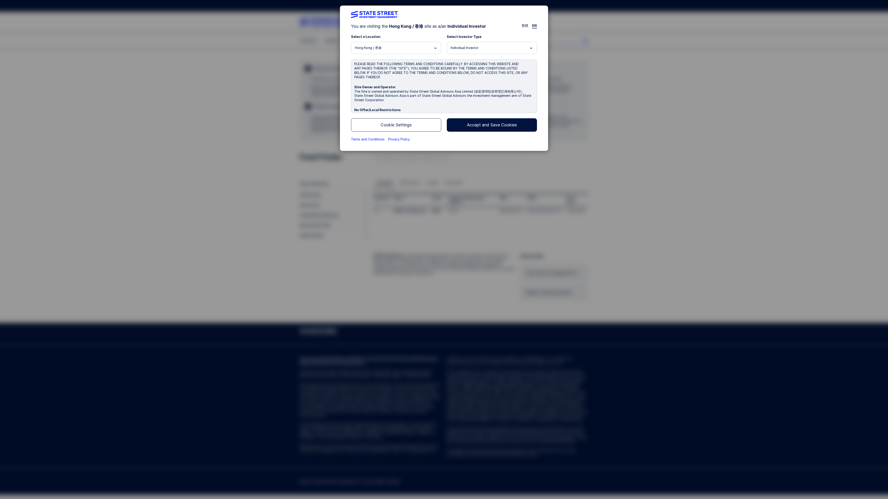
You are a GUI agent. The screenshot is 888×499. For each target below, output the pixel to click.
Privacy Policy (399, 139)
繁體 (525, 25)
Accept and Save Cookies (492, 124)
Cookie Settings (396, 124)
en (534, 25)
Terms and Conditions (368, 139)
